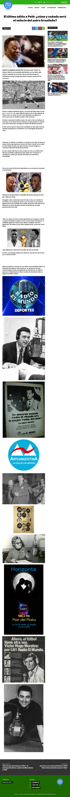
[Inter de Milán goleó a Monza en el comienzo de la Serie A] (58, 87)
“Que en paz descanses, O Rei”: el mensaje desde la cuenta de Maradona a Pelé (17, 768)
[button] (35, 2)
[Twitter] (36, 28)
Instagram (36, 787)
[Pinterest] (40, 28)
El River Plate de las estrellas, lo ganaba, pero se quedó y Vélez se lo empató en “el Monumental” (57, 61)
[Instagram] (30, 788)
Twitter (35, 785)
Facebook (35, 782)
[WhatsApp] (43, 28)
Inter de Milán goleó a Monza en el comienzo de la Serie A (57, 94)
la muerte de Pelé (10, 113)
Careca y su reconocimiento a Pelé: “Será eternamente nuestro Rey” (54, 767)
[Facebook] (33, 28)
